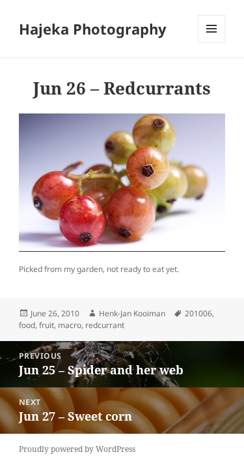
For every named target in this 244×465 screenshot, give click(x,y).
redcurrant (104, 325)
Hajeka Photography (93, 28)
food (27, 325)
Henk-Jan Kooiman (132, 313)
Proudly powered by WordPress (77, 449)
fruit (46, 325)
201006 (198, 313)
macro (69, 325)
